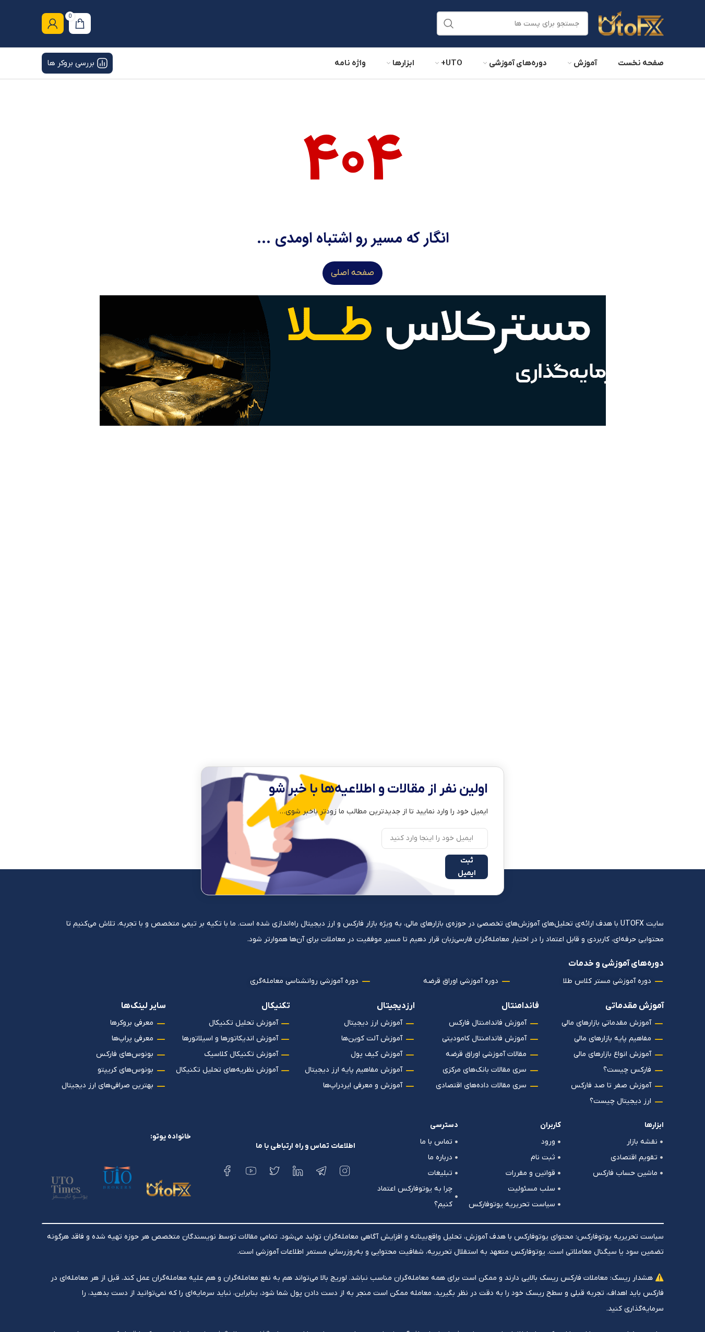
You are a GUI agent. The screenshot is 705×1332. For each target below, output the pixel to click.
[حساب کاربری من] (53, 23)
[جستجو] (449, 23)
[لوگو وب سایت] (631, 23)
